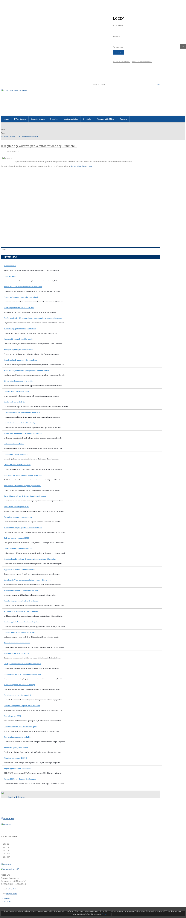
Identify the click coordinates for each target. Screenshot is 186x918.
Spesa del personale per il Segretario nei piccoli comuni (25, 496)
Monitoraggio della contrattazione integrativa (21, 622)
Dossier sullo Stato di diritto (14, 402)
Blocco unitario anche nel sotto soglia (18, 381)
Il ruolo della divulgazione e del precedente (20, 360)
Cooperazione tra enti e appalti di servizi (19, 632)
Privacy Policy (6, 898)
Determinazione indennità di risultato (18, 548)
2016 (4, 850)
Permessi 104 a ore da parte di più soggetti (20, 779)
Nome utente (118, 25)
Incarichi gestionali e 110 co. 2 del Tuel (19, 308)
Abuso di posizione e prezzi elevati (17, 643)
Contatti (102, 84)
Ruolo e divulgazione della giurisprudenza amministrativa (26, 370)
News (3, 133)
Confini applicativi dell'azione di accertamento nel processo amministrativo (33, 318)
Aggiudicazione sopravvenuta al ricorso (19, 569)
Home (95, 84)
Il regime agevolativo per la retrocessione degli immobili (39, 146)
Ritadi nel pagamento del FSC (15, 758)
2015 (4, 854)
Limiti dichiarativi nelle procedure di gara (20, 727)
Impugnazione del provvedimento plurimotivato (22, 674)
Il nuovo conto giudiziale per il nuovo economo (22, 706)
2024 (4, 847)
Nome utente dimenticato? (142, 62)
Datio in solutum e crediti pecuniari (17, 695)
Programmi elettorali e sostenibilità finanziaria (22, 412)
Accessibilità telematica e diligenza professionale (22, 486)
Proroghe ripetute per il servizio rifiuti (18, 349)
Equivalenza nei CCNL (13, 716)
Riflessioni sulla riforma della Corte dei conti (21, 590)
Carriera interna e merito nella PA (17, 737)
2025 (4, 844)
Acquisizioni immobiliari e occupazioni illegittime (23, 433)
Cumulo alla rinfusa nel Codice (16, 454)
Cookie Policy (6, 901)
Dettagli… (105, 914)
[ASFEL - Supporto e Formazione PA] (14, 90)
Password (116, 36)
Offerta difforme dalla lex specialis (17, 465)
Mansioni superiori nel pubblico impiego (19, 685)
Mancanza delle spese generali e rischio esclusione (23, 528)
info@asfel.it (12, 889)
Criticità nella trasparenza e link (16, 391)
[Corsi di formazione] (6, 864)
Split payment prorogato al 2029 (16, 538)
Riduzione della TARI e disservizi (16, 653)
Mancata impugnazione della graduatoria (20, 329)
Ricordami (119, 48)
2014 (4, 857)
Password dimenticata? (121, 62)
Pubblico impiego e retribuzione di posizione (21, 601)
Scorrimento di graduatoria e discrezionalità (21, 611)
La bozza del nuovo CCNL (14, 444)
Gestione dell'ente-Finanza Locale (81, 166)
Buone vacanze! (10, 266)
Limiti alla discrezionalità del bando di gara (21, 423)
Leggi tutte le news (16, 797)
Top (183, 46)
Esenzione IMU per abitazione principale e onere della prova (27, 580)
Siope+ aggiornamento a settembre (17, 768)
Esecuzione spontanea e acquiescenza (18, 517)
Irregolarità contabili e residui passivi (18, 339)
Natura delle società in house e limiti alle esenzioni (23, 287)
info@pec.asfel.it (11, 894)
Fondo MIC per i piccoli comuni (16, 747)
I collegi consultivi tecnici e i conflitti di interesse (22, 664)
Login (118, 52)
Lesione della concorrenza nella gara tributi (21, 297)
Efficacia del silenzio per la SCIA (16, 507)
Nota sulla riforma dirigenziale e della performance (24, 475)
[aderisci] (10, 869)
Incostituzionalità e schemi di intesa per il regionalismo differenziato (30, 559)
